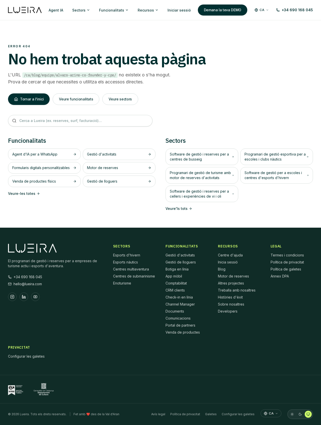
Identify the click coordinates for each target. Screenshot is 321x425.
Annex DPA (280, 276)
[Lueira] (25, 10)
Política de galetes (286, 269)
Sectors (79, 10)
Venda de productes (183, 332)
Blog (221, 269)
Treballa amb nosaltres (237, 290)
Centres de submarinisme (134, 276)
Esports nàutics (125, 262)
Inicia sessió (228, 262)
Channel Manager (180, 304)
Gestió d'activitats (180, 255)
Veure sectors (120, 99)
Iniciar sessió (179, 10)
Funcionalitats (111, 10)
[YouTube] (35, 297)
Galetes (211, 414)
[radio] (292, 414)
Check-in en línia (179, 297)
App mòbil (174, 276)
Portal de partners (180, 325)
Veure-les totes (21, 193)
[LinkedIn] (24, 297)
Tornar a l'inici (32, 99)
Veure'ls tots (177, 208)
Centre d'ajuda (230, 255)
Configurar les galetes (26, 356)
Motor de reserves (233, 276)
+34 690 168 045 (297, 10)
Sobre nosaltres (231, 304)
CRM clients (175, 290)
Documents (175, 311)
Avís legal (158, 414)
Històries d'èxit (230, 297)
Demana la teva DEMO (222, 10)
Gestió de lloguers (181, 262)
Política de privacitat (287, 262)
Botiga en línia (177, 269)
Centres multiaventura (131, 269)
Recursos (146, 10)
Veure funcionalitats (76, 99)
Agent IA (56, 10)
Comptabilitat (176, 283)
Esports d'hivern (126, 255)
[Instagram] (12, 297)
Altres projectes (231, 283)
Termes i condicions (287, 255)
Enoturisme (122, 283)
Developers (227, 311)
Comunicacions (178, 318)
